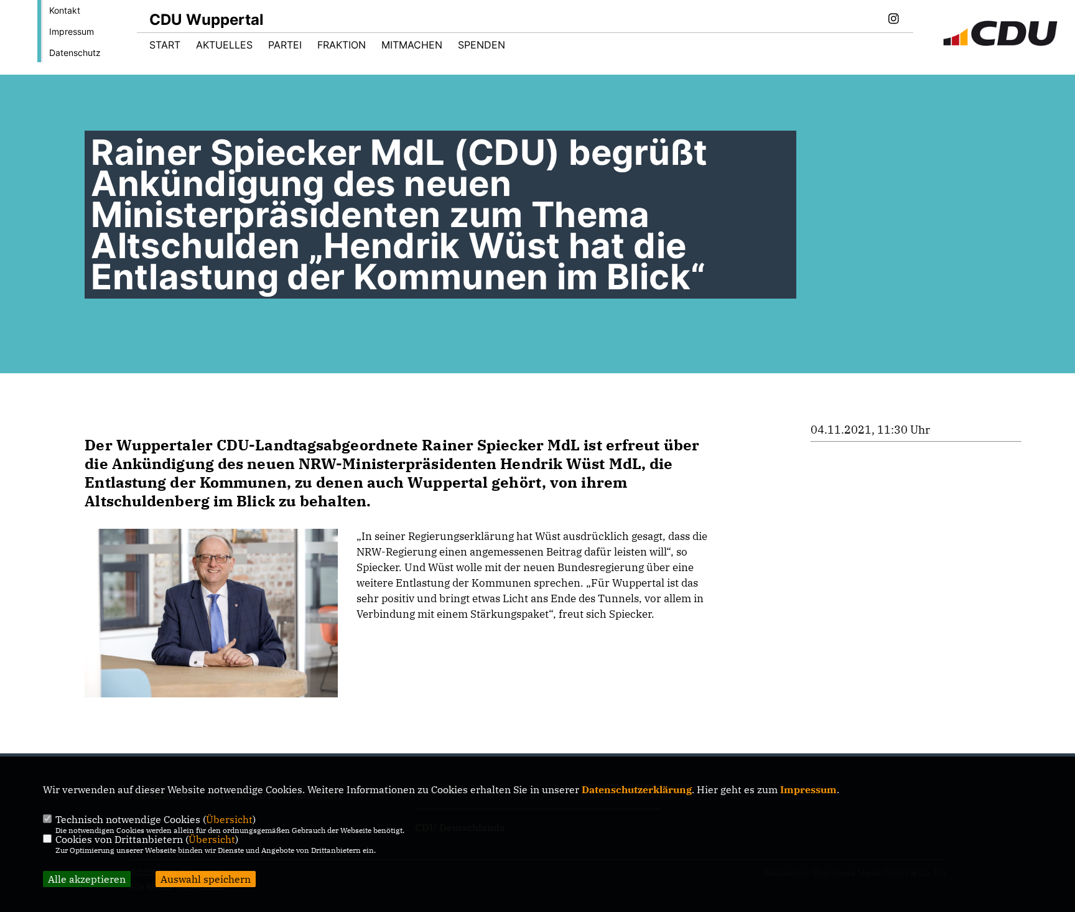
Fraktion (341, 45)
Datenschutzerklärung (637, 789)
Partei (285, 45)
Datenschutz (75, 52)
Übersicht (229, 819)
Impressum (71, 31)
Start (164, 45)
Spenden (481, 45)
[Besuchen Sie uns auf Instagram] (893, 20)
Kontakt (64, 10)
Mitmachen (411, 45)
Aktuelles (224, 45)
